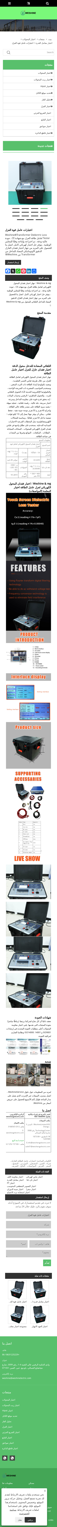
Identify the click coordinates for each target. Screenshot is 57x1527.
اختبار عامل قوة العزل (17, 1301)
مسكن (31, 1483)
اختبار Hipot (45, 86)
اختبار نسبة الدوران (15, 1189)
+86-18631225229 (10, 1354)
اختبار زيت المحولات (42, 79)
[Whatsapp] (12, 1458)
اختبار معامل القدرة (44, 43)
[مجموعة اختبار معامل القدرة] (17, 1314)
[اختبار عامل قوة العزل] (17, 1289)
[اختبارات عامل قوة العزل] (30, 183)
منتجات (41, 39)
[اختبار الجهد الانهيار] (39, 1314)
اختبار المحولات (28, 39)
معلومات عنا (7, 1483)
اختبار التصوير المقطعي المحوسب (21, 1186)
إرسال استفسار (13, 262)
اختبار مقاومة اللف (15, 1176)
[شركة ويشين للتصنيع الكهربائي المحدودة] (28, 12)
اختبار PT (11, 1183)
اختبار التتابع (46, 119)
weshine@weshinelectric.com (16, 1378)
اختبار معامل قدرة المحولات (39, 1301)
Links (50, 1520)
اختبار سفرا (31, 1189)
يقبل (20, 1519)
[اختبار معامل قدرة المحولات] (39, 1289)
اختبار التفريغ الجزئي (42, 112)
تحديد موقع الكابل (43, 92)
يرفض (30, 1519)
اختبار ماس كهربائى (34, 1176)
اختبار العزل (46, 106)
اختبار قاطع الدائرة (43, 133)
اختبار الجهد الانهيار (40, 1326)
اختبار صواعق (45, 126)
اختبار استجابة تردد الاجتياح (18, 1192)
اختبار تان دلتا (32, 1179)
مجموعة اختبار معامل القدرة (17, 1326)
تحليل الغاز (46, 99)
